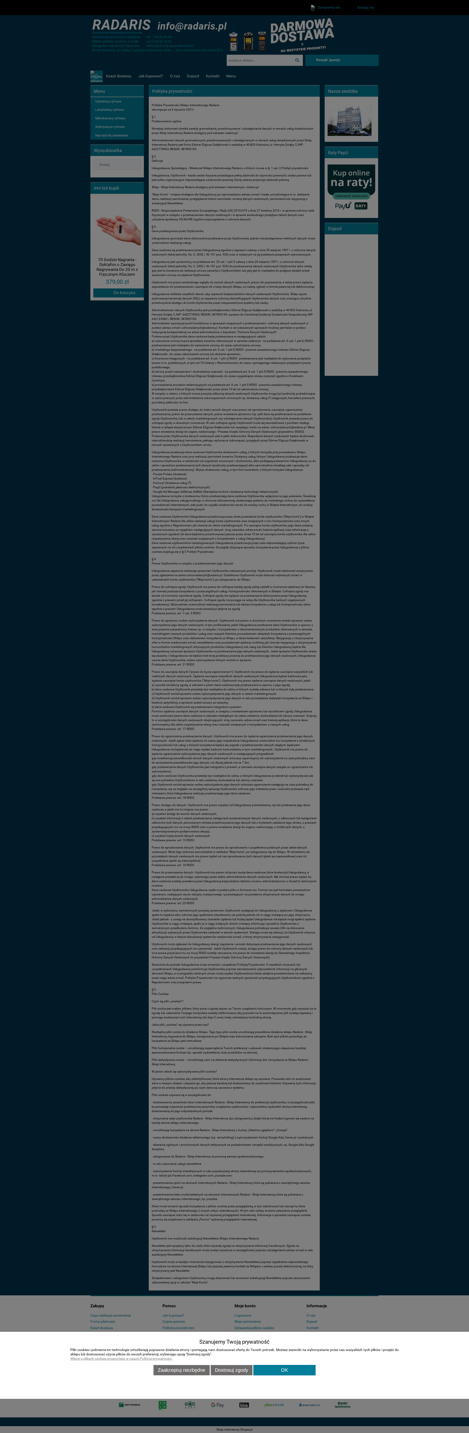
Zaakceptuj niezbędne (181, 1370)
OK (284, 1370)
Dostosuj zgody (231, 1370)
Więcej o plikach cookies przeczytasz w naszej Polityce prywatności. (121, 1359)
